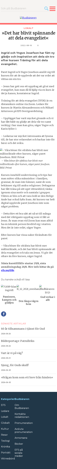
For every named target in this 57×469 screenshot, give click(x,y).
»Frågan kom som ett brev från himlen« (27, 377)
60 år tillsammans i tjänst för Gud (23, 328)
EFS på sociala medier (19, 452)
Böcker (19, 443)
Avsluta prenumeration (24, 430)
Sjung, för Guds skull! (14, 365)
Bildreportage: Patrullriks (17, 341)
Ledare (5, 411)
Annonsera (21, 437)
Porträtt (6, 452)
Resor (4, 434)
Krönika (5, 446)
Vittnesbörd (8, 458)
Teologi (5, 440)
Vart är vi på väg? (12, 353)
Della (3, 314)
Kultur (5, 428)
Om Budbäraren (22, 407)
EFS (3, 405)
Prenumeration (24, 423)
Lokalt (28, 28)
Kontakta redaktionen (22, 415)
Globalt (5, 422)
